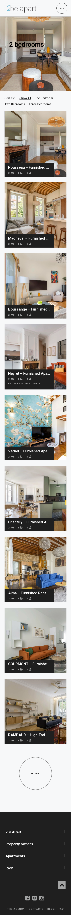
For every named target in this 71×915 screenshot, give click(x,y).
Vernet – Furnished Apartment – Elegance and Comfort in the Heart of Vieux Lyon (29, 451)
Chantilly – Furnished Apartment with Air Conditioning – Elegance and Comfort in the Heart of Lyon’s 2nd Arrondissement (29, 522)
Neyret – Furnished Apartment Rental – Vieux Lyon (29, 373)
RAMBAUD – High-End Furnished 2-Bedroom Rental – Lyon (29, 735)
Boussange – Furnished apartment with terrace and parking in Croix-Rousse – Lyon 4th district (29, 309)
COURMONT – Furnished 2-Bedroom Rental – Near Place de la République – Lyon (29, 664)
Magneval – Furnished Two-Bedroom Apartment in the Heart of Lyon (29, 238)
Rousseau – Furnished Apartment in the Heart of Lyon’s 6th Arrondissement (29, 167)
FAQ (61, 909)
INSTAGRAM (42, 898)
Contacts (36, 909)
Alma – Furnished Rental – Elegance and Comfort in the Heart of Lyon (29, 593)
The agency (16, 909)
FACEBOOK (28, 898)
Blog (51, 909)
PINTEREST (35, 898)
